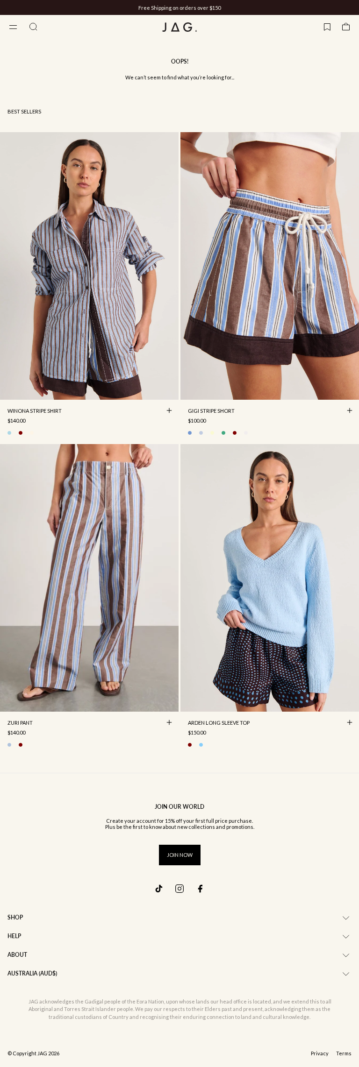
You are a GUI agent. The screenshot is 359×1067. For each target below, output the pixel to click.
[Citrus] (212, 433)
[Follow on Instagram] (179, 888)
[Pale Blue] (201, 745)
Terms (344, 1053)
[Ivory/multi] (32, 433)
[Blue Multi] (9, 745)
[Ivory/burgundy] (20, 433)
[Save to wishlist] (169, 390)
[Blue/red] (201, 433)
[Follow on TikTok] (159, 888)
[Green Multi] (223, 433)
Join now (180, 855)
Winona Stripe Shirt (34, 411)
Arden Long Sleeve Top (219, 723)
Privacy (320, 1053)
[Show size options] (169, 410)
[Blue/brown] (9, 433)
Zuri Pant (20, 723)
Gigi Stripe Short (211, 411)
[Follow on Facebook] (200, 888)
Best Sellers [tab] (24, 111)
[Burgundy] (190, 745)
